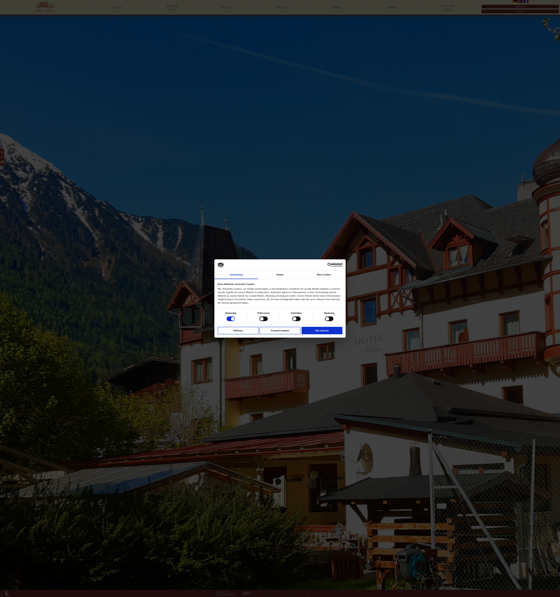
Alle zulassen (322, 330)
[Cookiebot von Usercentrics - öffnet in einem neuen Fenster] (329, 265)
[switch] (263, 318)
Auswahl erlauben (280, 330)
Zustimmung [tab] (236, 274)
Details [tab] (280, 274)
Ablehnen (238, 330)
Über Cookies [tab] (324, 274)
